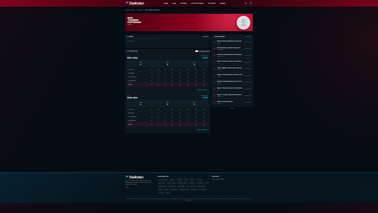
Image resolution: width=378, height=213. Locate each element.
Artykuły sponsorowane (218, 179)
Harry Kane (199, 179)
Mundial (186, 179)
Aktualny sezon (197, 3)
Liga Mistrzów (174, 189)
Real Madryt (194, 189)
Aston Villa (161, 192)
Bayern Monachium (163, 179)
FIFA (188, 186)
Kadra (206, 183)
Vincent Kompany (171, 183)
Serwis (222, 3)
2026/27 (193, 179)
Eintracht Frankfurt (184, 189)
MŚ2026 (160, 189)
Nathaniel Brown (162, 186)
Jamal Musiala (199, 183)
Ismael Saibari (172, 186)
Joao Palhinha (181, 186)
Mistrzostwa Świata (182, 183)
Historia (183, 3)
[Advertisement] (232, 138)
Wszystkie (248, 36)
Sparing (167, 192)
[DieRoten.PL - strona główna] (134, 3)
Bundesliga (179, 179)
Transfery (172, 179)
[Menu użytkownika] (251, 3)
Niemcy (166, 189)
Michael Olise (162, 183)
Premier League (201, 186)
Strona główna (130, 10)
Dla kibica (212, 3)
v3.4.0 (126, 187)
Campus (193, 186)
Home (166, 3)
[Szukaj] (246, 3)
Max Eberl (191, 183)
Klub (174, 3)
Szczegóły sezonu (202, 90)
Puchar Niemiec (203, 189)
